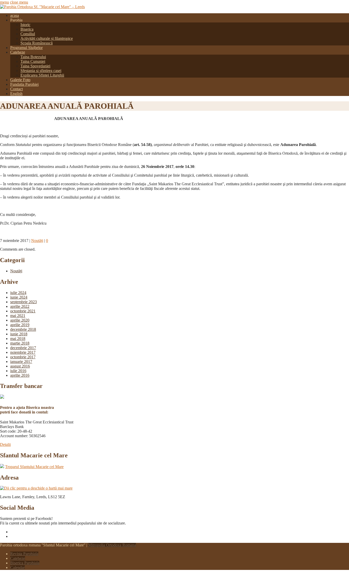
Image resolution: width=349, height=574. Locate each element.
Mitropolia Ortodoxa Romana (112, 545)
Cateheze (17, 52)
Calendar (17, 567)
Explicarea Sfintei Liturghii (42, 75)
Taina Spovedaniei (35, 66)
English (16, 93)
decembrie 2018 (23, 329)
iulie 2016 (18, 371)
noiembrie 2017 (23, 352)
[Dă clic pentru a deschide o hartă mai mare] (36, 488)
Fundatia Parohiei (24, 84)
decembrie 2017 (23, 348)
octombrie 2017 (23, 357)
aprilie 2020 (19, 320)
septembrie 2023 (23, 302)
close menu (19, 2)
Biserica (26, 29)
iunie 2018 (18, 334)
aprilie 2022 (19, 306)
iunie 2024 (18, 297)
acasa (14, 15)
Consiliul (27, 34)
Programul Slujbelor (26, 47)
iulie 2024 (18, 292)
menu (4, 2)
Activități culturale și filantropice (46, 38)
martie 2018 (19, 343)
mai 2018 (17, 338)
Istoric (25, 24)
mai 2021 (17, 315)
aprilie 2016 (19, 375)
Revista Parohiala (24, 554)
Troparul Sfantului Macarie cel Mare (34, 467)
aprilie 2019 (19, 325)
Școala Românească (36, 43)
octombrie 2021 (23, 311)
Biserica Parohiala (24, 563)
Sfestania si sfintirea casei (40, 70)
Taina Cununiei (32, 61)
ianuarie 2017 (21, 361)
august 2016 (20, 366)
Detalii (5, 444)
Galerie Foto (20, 80)
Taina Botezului (33, 57)
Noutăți (37, 240)
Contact (16, 89)
